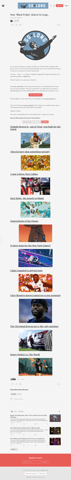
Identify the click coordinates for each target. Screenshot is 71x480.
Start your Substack (32, 473)
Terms (38, 470)
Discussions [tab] (21, 411)
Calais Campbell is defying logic (26, 270)
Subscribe (59, 5)
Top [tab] (12, 411)
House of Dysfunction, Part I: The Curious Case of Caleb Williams (28, 416)
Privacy (34, 470)
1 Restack (22, 379)
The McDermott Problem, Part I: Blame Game (25, 428)
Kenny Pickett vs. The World (25, 354)
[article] (35, 419)
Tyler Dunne (16, 20)
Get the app (42, 473)
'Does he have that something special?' (30, 151)
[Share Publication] (54, 5)
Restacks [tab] (19, 394)
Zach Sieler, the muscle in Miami (27, 198)
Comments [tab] (13, 394)
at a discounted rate (49, 99)
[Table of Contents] (1, 240)
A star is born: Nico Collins (24, 174)
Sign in (67, 5)
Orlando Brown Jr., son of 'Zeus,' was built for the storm (35, 127)
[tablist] (16, 394)
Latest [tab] (15, 411)
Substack (29, 477)
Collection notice (44, 470)
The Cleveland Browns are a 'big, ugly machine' (34, 326)
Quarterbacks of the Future (24, 221)
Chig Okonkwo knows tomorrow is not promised (35, 295)
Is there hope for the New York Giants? (30, 245)
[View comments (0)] (16, 24)
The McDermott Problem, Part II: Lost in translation (27, 439)
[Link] (8, 128)
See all (13, 449)
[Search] (51, 5)
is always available (28, 105)
